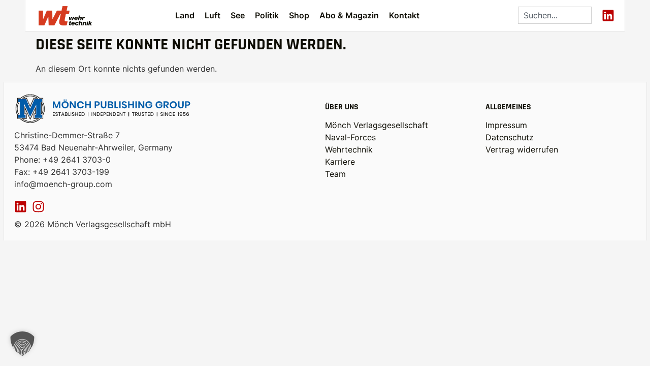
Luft (212, 15)
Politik (267, 15)
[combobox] (555, 15)
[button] (22, 343)
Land (184, 15)
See (238, 15)
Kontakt (404, 15)
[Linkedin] (608, 15)
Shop (299, 15)
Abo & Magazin (349, 15)
